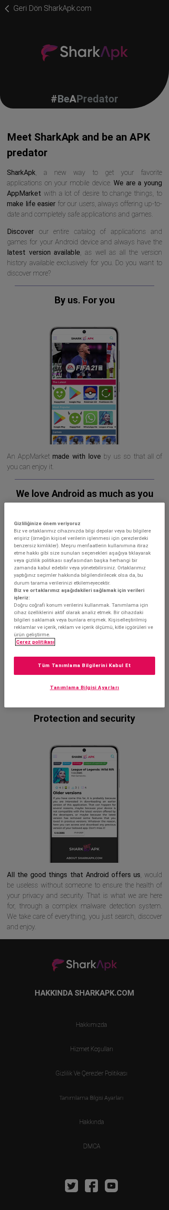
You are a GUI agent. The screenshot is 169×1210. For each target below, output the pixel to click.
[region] (84, 605)
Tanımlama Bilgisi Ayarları (84, 687)
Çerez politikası (35, 642)
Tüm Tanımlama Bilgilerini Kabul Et (84, 665)
